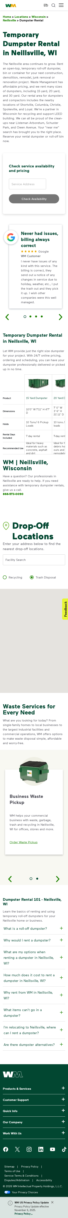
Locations (23, 17)
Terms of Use (12, 1171)
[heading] (33, 928)
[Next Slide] (58, 879)
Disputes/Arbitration (16, 1180)
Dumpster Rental (32, 20)
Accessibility (44, 1180)
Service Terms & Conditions (21, 1175)
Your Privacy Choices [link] (25, 1192)
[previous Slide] (7, 317)
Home (8, 17)
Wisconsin (40, 17)
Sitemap (9, 1166)
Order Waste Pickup (24, 842)
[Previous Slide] (10, 879)
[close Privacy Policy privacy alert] (52, 1202)
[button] (61, 5)
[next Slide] (61, 317)
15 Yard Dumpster (36, 398)
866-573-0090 (13, 494)
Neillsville (11, 20)
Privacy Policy (23, 1213)
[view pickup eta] (46, 5)
